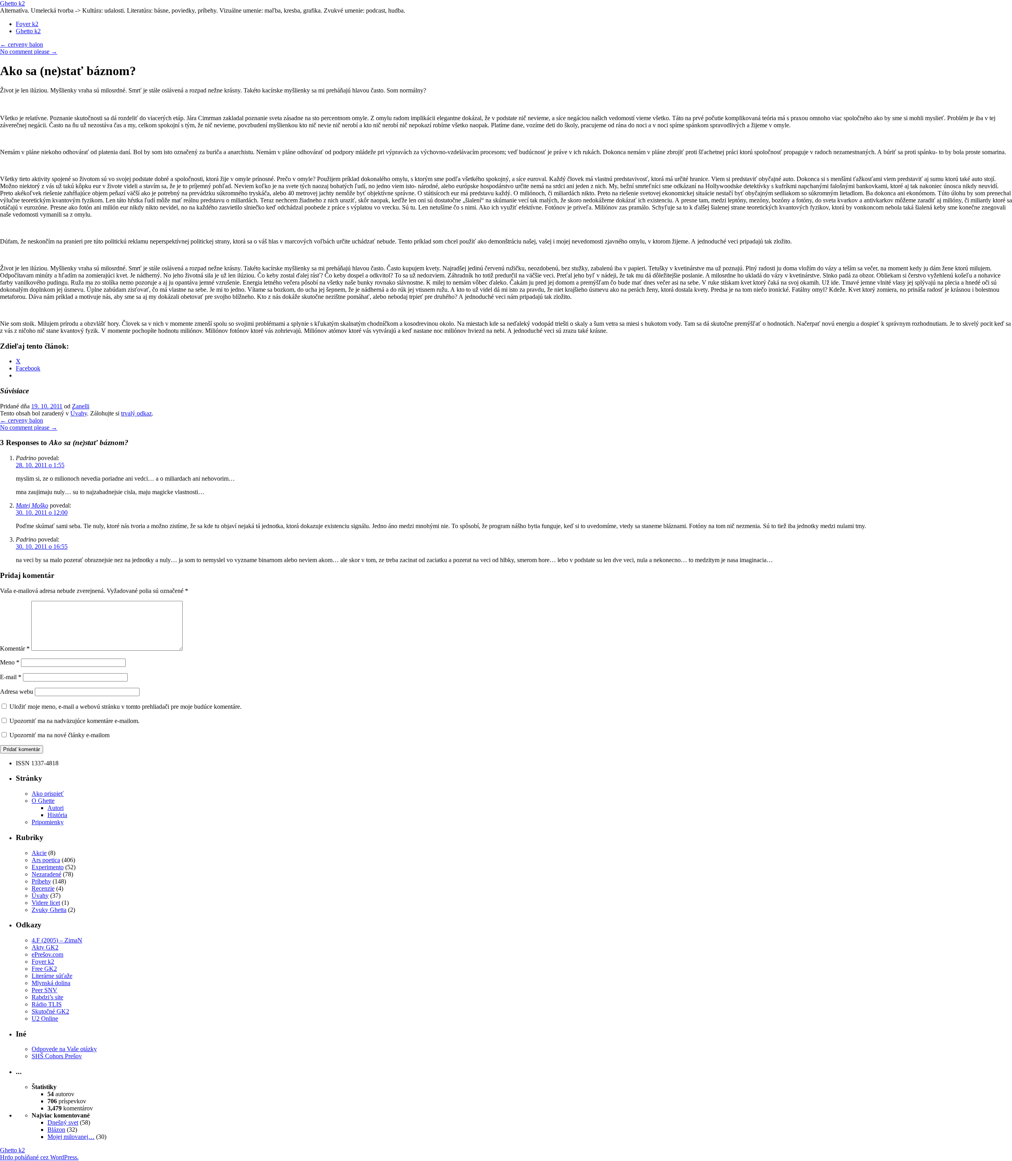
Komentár (15, 648)
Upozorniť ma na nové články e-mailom (59, 735)
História (57, 815)
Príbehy (41, 881)
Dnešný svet (62, 1122)
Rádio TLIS (47, 1004)
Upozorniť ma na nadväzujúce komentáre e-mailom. (74, 720)
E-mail (10, 677)
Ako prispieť (48, 793)
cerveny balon (21, 44)
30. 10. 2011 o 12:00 (42, 512)
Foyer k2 (27, 24)
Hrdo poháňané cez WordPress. (39, 1157)
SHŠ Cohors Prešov (57, 1056)
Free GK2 (44, 968)
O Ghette (43, 800)
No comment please (28, 51)
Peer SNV (44, 990)
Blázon (56, 1129)
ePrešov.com (47, 954)
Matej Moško (32, 505)
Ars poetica (46, 860)
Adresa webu (16, 691)
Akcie (39, 853)
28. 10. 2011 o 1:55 (40, 465)
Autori (55, 807)
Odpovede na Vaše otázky (64, 1049)
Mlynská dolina (51, 983)
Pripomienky (48, 822)
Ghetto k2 (12, 3)
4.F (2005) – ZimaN (57, 940)
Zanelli (80, 406)
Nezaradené (46, 874)
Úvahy (78, 413)
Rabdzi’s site (47, 997)
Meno (9, 662)
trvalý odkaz (136, 413)
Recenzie (43, 888)
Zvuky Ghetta (49, 909)
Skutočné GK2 (50, 1011)
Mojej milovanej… (70, 1136)
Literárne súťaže (52, 975)
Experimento (48, 867)
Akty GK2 (45, 947)
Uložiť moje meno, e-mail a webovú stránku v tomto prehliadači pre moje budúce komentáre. (125, 706)
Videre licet (46, 902)
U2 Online (45, 1018)
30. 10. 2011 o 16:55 (42, 546)
